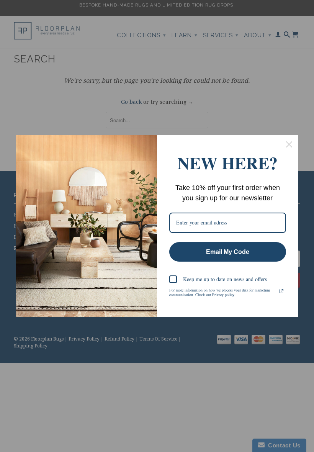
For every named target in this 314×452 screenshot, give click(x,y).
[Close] (289, 144)
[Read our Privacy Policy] (281, 291)
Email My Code (227, 252)
